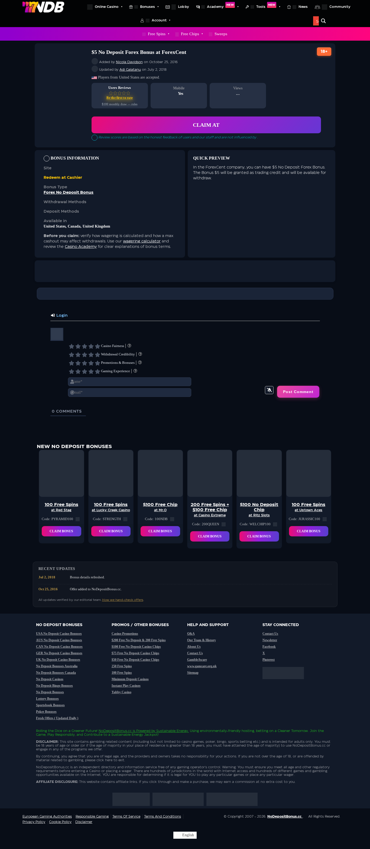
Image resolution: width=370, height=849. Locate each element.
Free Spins (156, 34)
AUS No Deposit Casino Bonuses (59, 640)
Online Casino (106, 6)
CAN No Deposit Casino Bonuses (59, 647)
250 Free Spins (122, 666)
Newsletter (269, 640)
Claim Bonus (61, 531)
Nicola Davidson (129, 62)
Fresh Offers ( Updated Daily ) (57, 718)
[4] (91, 346)
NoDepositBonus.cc (115, 731)
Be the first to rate (119, 98)
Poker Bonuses (46, 712)
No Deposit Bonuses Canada (56, 673)
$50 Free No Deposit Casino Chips (135, 660)
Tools (265, 6)
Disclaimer (83, 822)
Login (61, 315)
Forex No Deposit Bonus (68, 193)
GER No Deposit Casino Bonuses (59, 653)
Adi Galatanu (130, 69)
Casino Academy (81, 247)
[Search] (323, 20)
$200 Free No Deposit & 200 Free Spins (139, 640)
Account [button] (159, 20)
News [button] (303, 6)
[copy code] (77, 519)
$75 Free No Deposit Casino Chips (135, 653)
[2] (78, 346)
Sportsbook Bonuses (50, 705)
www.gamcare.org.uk (202, 666)
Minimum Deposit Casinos (130, 679)
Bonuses (147, 6)
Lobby (183, 6)
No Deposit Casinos (49, 679)
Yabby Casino (121, 692)
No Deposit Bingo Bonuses (54, 686)
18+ (324, 52)
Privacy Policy (33, 822)
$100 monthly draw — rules (119, 104)
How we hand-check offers (122, 599)
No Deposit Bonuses (50, 692)
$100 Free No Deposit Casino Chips (136, 647)
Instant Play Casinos (126, 686)
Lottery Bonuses (47, 699)
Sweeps (221, 34)
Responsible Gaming (92, 816)
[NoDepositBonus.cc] (43, 7)
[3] (84, 346)
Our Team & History (201, 640)
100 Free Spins (122, 673)
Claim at (206, 125)
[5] (97, 346)
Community (339, 6)
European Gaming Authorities (47, 816)
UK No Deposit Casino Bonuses (58, 660)
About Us (194, 647)
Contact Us (195, 653)
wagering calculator (142, 241)
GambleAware (197, 660)
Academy (220, 6)
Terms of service (126, 816)
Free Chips (190, 34)
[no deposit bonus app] (285, 682)
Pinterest (268, 660)
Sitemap (193, 673)
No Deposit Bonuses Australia (56, 666)
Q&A (191, 634)
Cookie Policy (60, 822)
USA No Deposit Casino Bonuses (59, 634)
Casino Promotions (125, 634)
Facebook (269, 647)
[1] (71, 346)
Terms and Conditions (162, 816)
